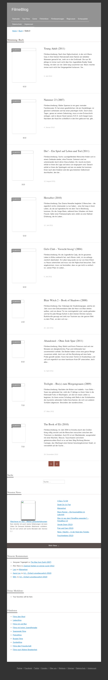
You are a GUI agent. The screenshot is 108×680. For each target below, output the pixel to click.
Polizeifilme (17, 635)
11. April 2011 (48, 371)
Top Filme (26, 19)
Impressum (28, 24)
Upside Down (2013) (65, 525)
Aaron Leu (17, 573)
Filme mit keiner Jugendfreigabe (25, 628)
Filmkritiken (44, 19)
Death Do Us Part (64, 505)
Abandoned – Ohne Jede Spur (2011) (63, 340)
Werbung (62, 668)
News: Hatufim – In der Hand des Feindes (73, 532)
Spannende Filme (19, 631)
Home (14, 31)
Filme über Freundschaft (22, 646)
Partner (19, 668)
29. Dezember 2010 (51, 454)
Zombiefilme (17, 642)
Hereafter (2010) (53, 197)
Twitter (36, 668)
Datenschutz (17, 24)
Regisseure (71, 19)
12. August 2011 (49, 181)
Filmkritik (16, 50)
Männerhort (61, 508)
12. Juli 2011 (48, 225)
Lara (14, 570)
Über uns (53, 668)
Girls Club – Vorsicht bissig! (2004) (63, 249)
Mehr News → (54, 546)
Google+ (44, 668)
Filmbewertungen (57, 19)
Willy (14, 577)
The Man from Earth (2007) (41, 562)
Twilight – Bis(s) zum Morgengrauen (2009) (67, 383)
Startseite (16, 19)
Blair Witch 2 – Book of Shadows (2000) (65, 300)
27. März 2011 (49, 411)
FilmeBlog (20, 9)
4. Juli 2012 (48, 76)
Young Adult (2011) (54, 48)
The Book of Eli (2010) (56, 424)
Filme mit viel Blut (20, 624)
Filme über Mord (19, 617)
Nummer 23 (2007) (54, 99)
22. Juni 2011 (48, 328)
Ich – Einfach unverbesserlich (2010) (37, 573)
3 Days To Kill (62, 501)
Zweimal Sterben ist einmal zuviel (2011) (39, 566)
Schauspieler (83, 19)
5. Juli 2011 (48, 277)
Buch (21, 31)
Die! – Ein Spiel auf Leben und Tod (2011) (66, 151)
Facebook (28, 668)
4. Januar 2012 (49, 127)
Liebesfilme (17, 620)
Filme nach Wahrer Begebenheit (25, 650)
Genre (34, 19)
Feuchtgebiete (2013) (65, 536)
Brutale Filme (18, 639)
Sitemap (71, 668)
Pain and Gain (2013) (65, 528)
